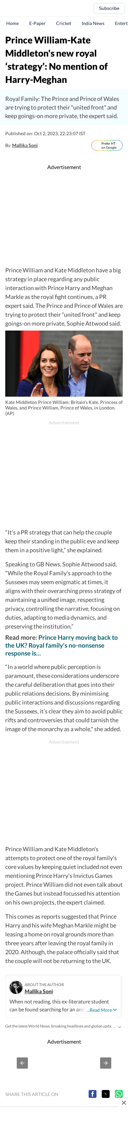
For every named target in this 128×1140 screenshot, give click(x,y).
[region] (64, 218)
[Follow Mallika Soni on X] (45, 145)
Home (12, 23)
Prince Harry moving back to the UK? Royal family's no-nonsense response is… (61, 645)
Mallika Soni (25, 145)
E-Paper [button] (37, 23)
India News (93, 23)
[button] (22, 1063)
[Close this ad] (123, 1102)
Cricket (63, 23)
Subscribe (109, 8)
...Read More (99, 1010)
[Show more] (119, 1026)
